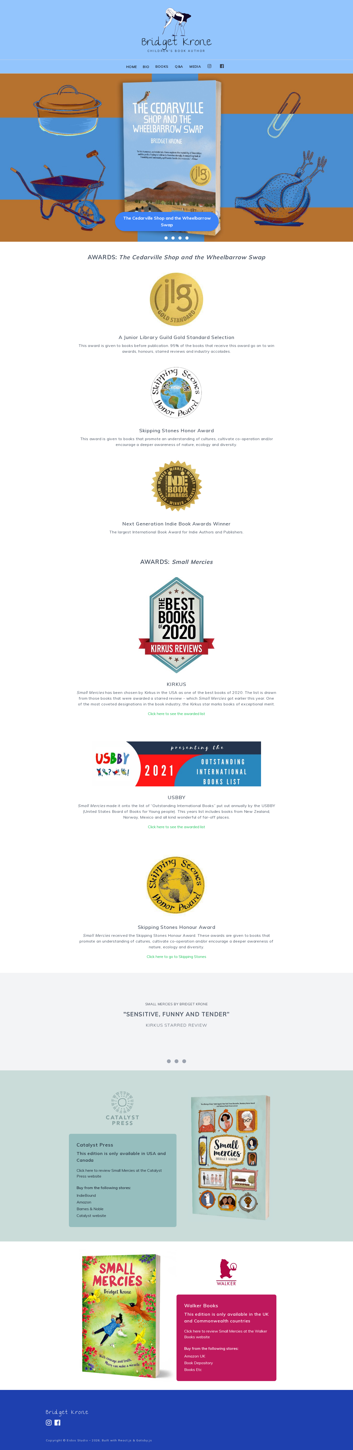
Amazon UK (194, 1356)
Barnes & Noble (90, 1208)
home (131, 67)
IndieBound (86, 1195)
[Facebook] (222, 66)
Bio (146, 67)
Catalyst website (91, 1215)
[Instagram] (209, 66)
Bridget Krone (67, 1413)
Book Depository (198, 1362)
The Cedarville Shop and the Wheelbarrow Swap (167, 221)
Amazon (84, 1202)
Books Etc (193, 1369)
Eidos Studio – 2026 (83, 1440)
